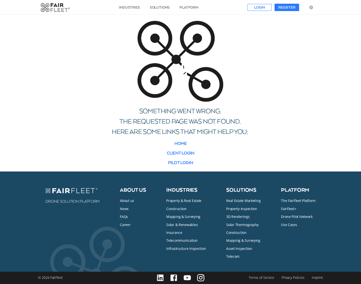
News (124, 208)
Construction (176, 208)
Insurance (174, 232)
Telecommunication (181, 240)
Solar (230, 224)
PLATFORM (189, 7)
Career (125, 224)
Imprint (317, 277)
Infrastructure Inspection (186, 248)
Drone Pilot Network (297, 216)
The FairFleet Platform (298, 200)
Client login (180, 153)
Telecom (232, 256)
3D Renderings (238, 216)
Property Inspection (241, 208)
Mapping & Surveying (183, 216)
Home (180, 143)
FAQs (124, 216)
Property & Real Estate (183, 200)
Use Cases (289, 224)
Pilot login (180, 162)
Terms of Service (261, 277)
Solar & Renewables (182, 224)
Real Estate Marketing (243, 200)
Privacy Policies (293, 277)
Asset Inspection (239, 248)
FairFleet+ (288, 208)
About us (133, 189)
